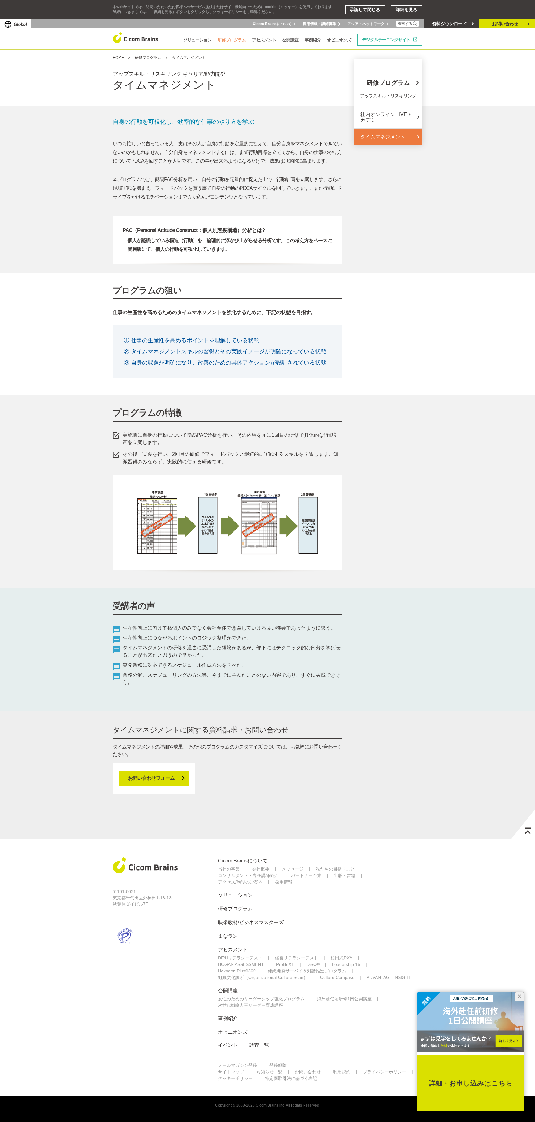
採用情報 (283, 882)
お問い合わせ (505, 23)
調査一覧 (259, 1045)
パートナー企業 (306, 875)
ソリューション (235, 895)
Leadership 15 (346, 964)
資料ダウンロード (449, 23)
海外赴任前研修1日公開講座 (344, 998)
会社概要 (260, 869)
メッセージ (292, 869)
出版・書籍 (344, 875)
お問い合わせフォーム (151, 778)
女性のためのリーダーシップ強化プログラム (261, 998)
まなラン (228, 936)
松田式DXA (341, 957)
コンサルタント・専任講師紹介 (248, 875)
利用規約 (341, 1071)
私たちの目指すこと (335, 869)
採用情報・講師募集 (319, 24)
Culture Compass (337, 977)
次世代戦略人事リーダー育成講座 (250, 1005)
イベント (228, 1045)
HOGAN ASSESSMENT (241, 964)
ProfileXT (285, 964)
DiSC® (313, 964)
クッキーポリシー (235, 1078)
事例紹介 (228, 1018)
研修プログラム (148, 57)
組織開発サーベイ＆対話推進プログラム (307, 970)
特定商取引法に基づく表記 (291, 1078)
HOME (118, 57)
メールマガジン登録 (237, 1065)
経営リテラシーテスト (296, 957)
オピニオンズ (233, 1032)
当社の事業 (229, 869)
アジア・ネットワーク (366, 24)
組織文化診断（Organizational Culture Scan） (263, 977)
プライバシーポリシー (384, 1071)
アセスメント (233, 949)
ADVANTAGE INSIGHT (389, 977)
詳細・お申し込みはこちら (471, 1083)
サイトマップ (231, 1071)
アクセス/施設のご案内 (240, 882)
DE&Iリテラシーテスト (240, 957)
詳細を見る (406, 9)
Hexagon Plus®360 (237, 970)
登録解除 (278, 1065)
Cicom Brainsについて (272, 24)
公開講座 (228, 990)
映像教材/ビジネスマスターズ (251, 922)
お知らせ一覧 (269, 1071)
